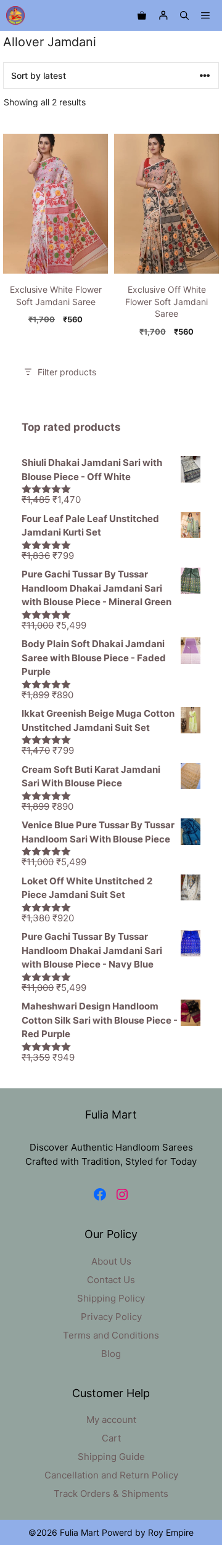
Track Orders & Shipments (111, 1493)
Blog (111, 1354)
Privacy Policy (111, 1317)
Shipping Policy (111, 1298)
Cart (111, 1438)
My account (111, 1419)
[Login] (163, 15)
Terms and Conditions (111, 1335)
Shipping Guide (111, 1456)
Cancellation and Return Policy (111, 1475)
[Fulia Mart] (15, 15)
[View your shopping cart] (141, 15)
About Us (111, 1261)
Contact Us (111, 1280)
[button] (184, 15)
